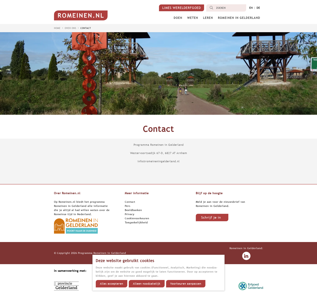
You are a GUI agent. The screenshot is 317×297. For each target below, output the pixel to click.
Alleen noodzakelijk (146, 284)
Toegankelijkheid (136, 222)
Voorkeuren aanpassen (185, 284)
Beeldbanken (133, 210)
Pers (127, 206)
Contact (130, 202)
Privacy (129, 214)
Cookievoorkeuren (137, 218)
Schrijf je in (211, 217)
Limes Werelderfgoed (181, 8)
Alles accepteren (111, 284)
